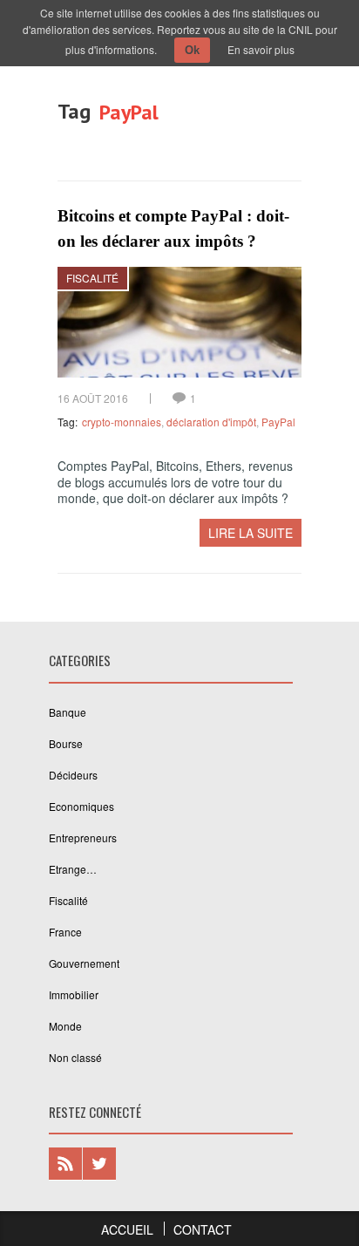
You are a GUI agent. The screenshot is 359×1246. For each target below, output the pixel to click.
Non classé (75, 1057)
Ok (192, 50)
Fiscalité (92, 277)
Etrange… (73, 868)
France (65, 931)
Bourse (66, 743)
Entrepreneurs (83, 837)
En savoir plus (261, 49)
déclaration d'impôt (211, 421)
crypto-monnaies (121, 421)
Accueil (127, 1229)
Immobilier (73, 994)
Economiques (81, 806)
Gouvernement (84, 963)
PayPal (278, 421)
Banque (67, 712)
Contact (202, 1229)
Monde (65, 1025)
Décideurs (73, 774)
